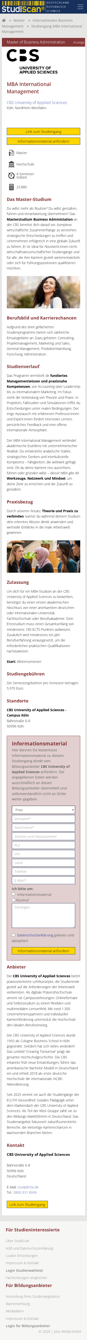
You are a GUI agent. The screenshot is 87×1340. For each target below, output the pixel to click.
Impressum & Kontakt (22, 1263)
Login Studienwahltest (24, 1270)
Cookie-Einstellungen (22, 1255)
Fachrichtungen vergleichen (26, 1277)
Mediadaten (15, 1311)
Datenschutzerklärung (35, 935)
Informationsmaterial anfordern (43, 141)
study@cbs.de (28, 1187)
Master (19, 20)
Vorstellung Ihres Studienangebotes (33, 1296)
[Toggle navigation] (80, 7)
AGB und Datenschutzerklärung (29, 1248)
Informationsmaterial (34, 894)
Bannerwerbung (18, 1303)
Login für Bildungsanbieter (28, 1325)
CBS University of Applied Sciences (37, 102)
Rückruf (22, 900)
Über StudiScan (17, 1240)
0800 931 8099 (25, 1192)
